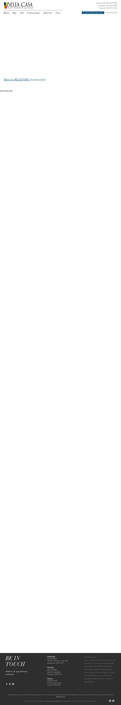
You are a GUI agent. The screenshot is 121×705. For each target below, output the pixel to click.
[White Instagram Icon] (10, 684)
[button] (15, 12)
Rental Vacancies (60, 696)
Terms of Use (49, 701)
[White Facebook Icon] (7, 684)
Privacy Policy (58, 701)
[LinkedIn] (13, 684)
